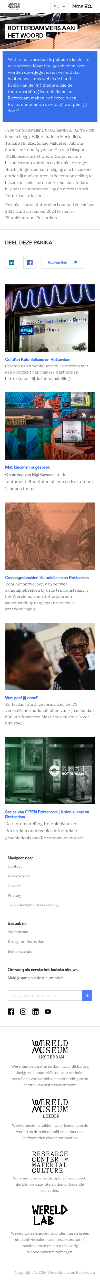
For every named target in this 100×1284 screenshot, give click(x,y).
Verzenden (87, 995)
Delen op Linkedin (11, 262)
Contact (15, 866)
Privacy (14, 896)
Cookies (15, 886)
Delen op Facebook (29, 262)
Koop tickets (19, 876)
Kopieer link (57, 262)
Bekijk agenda (20, 951)
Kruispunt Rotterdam (26, 942)
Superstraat (18, 932)
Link (50, 333)
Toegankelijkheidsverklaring (33, 905)
